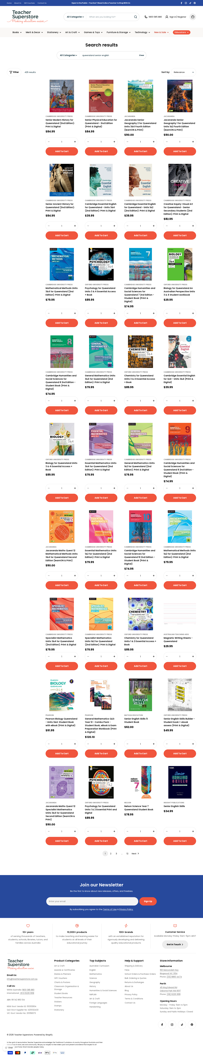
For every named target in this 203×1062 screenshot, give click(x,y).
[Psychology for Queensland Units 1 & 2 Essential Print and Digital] (101, 782)
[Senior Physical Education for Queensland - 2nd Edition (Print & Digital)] (101, 96)
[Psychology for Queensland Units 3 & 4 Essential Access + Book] (101, 264)
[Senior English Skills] (180, 782)
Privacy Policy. (126, 909)
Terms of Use (110, 909)
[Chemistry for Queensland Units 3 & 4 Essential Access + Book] (140, 351)
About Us (17, 3)
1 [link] (105, 853)
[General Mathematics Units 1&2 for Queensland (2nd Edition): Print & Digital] (140, 439)
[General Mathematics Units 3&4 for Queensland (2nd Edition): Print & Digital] (101, 351)
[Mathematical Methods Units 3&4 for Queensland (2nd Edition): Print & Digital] (62, 264)
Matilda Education (133, 715)
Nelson (127, 802)
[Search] (135, 17)
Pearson (50, 715)
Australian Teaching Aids (176, 634)
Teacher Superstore (23, 1034)
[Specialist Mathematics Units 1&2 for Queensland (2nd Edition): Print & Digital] (101, 614)
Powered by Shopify (43, 1034)
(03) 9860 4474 (174, 977)
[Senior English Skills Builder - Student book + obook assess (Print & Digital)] (180, 695)
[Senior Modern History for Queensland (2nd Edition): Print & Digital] (62, 96)
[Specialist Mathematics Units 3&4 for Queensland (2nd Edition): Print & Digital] (62, 614)
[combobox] (101, 17)
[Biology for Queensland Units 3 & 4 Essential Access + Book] (62, 439)
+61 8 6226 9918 (27, 993)
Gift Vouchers (29, 3)
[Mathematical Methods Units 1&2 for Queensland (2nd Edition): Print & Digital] (180, 526)
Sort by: (165, 72)
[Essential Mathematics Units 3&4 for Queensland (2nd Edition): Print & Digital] (101, 439)
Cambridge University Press (59, 116)
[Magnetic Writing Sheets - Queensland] (180, 614)
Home (9, 3)
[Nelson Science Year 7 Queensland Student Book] (140, 782)
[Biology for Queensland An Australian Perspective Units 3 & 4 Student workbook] (180, 264)
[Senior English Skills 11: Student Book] (140, 695)
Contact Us (42, 3)
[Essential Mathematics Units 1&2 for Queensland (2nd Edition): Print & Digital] (101, 526)
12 (127, 853)
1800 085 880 (28, 990)
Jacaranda (129, 116)
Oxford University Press (97, 284)
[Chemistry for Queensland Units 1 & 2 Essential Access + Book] (140, 614)
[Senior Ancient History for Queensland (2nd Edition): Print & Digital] (62, 180)
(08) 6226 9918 (173, 994)
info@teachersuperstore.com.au (22, 979)
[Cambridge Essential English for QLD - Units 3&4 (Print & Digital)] (180, 351)
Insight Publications (174, 802)
